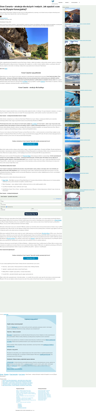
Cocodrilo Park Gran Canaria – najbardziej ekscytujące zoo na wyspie (79, 73)
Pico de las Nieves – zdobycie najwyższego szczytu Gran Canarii (78, 40)
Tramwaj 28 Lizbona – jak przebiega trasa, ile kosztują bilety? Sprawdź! (17, 384)
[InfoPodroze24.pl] (53, 1)
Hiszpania (6, 374)
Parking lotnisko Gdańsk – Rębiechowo (44, 394)
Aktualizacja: (5, 21)
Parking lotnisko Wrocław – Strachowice (44, 396)
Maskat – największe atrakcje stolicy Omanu (23, 390)
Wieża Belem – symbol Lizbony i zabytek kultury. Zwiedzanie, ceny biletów (18, 382)
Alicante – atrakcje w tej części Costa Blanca (23, 402)
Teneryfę (32, 238)
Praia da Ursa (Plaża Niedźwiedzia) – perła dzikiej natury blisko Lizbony (17, 380)
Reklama (20, 403)
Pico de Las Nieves (11, 238)
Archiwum (20, 406)
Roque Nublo (5, 180)
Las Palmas (24, 81)
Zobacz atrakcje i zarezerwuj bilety (14, 369)
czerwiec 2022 (6, 314)
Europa (1, 374)
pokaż (6, 68)
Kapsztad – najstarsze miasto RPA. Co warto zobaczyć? (25, 392)
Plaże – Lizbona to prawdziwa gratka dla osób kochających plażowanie (17, 381)
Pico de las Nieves (46, 233)
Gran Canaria (22, 374)
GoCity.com (14, 365)
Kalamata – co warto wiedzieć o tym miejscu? (23, 391)
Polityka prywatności (22, 407)
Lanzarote (43, 81)
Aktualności (74, 2)
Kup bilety (29, 144)
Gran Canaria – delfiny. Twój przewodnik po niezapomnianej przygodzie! (79, 106)
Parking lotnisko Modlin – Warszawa (44, 390)
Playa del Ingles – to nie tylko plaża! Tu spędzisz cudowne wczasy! (78, 90)
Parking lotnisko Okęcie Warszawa (43, 393)
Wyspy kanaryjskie (14, 374)
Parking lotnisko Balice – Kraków (43, 391)
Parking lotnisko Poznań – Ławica (43, 392)
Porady (67, 2)
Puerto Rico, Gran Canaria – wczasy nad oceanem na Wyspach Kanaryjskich (80, 123)
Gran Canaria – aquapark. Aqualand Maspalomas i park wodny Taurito (79, 156)
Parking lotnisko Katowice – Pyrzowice (44, 395)
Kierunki (60, 2)
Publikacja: (6, 19)
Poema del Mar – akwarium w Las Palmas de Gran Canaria (77, 173)
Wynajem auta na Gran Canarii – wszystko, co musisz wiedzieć (77, 23)
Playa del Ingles (58, 220)
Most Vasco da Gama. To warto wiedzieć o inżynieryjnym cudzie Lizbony (17, 385)
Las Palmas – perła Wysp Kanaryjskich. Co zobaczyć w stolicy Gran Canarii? (80, 57)
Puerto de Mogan (27, 156)
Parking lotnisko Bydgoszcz (42, 397)
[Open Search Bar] (79, 2)
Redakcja (20, 405)
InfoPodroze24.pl (55, 3)
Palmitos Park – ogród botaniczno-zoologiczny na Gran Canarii (77, 139)
